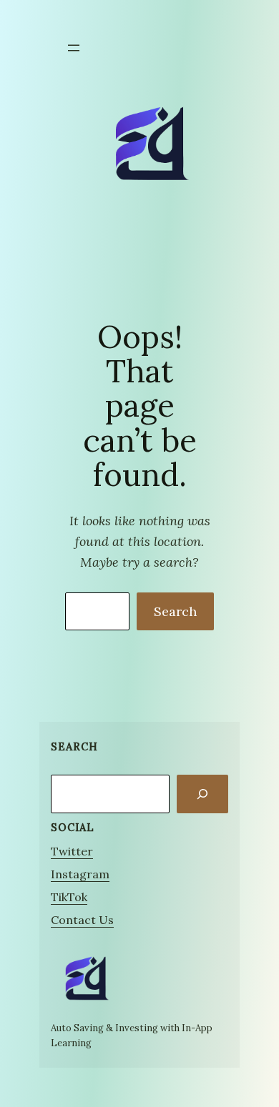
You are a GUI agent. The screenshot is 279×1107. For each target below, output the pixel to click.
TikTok (69, 897)
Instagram (80, 874)
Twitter (72, 851)
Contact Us (82, 920)
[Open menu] (73, 47)
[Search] (202, 794)
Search (175, 611)
